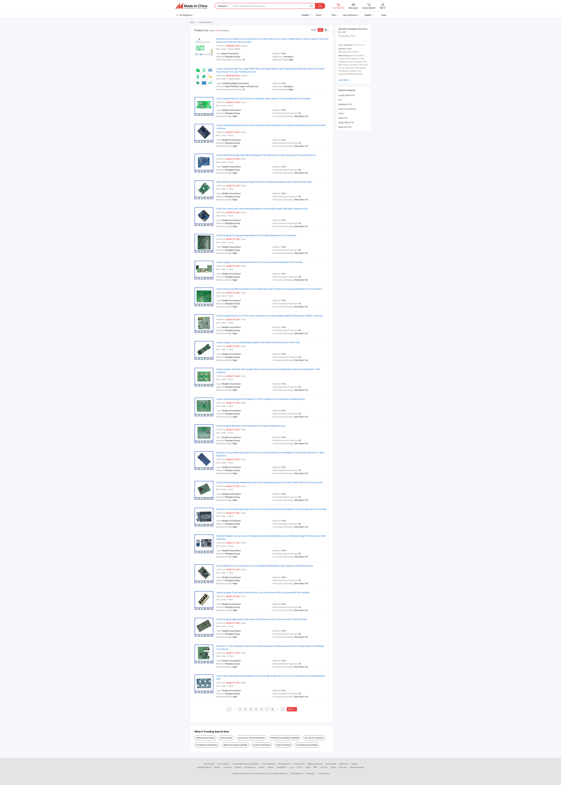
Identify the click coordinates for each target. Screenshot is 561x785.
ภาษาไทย (323, 767)
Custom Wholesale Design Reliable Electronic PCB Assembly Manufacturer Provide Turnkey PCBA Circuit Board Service (269, 482)
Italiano (261, 767)
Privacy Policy (323, 773)
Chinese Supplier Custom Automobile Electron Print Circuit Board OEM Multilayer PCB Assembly (259, 262)
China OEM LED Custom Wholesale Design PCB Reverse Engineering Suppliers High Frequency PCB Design (264, 181)
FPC (340, 99)
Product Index (330, 764)
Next (291, 709)
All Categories (185, 15)
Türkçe (333, 767)
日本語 (308, 767)
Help (333, 15)
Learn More (345, 80)
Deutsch (270, 767)
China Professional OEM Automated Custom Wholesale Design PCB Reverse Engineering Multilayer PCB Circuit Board (269, 289)
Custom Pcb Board (261, 744)
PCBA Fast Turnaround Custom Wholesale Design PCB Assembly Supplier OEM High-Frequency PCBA (262, 208)
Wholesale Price (284, 764)
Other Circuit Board (347, 108)
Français (237, 767)
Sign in (383, 7)
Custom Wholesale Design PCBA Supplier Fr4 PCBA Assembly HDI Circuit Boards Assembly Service (260, 399)
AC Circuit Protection (314, 737)
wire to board (226, 737)
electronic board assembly (235, 744)
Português (227, 767)
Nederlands (281, 767)
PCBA (341, 113)
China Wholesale (268, 764)
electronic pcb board (205, 737)
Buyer (318, 15)
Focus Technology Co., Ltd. (261, 773)
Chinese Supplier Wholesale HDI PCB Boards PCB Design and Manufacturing (250, 425)
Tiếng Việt (343, 767)
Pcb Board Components (207, 744)
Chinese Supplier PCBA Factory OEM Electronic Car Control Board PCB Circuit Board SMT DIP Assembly (262, 592)
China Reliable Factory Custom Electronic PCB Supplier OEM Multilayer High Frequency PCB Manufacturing (264, 565)
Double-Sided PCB (346, 95)
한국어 (299, 767)
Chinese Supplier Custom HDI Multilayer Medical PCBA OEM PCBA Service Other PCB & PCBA (258, 342)
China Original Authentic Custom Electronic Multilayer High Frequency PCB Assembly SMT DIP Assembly (263, 98)
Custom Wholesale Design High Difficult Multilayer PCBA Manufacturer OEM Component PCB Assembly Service (266, 155)
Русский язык (249, 767)
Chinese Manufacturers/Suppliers (246, 764)
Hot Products (209, 764)
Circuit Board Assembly (306, 744)
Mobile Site (344, 764)
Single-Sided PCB (346, 122)
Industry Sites (299, 764)
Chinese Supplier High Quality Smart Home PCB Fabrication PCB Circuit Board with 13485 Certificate (261, 619)
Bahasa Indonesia (357, 767)
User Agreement (297, 773)
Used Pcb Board (283, 744)
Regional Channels (315, 764)
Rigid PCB (342, 118)
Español (217, 767)
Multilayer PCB (345, 104)
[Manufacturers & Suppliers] (191, 6)
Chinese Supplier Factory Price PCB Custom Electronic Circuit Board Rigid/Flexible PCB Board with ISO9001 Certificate (269, 315)
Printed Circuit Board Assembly (285, 737)
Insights (354, 764)
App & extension (350, 15)
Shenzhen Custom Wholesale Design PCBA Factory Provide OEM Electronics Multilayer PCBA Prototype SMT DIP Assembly (271, 509)
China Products (223, 764)
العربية (291, 767)
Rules (383, 15)
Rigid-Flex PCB (345, 127)
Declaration (310, 773)
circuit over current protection (251, 737)
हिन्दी (315, 767)
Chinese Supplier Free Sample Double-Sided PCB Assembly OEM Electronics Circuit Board (256, 235)
